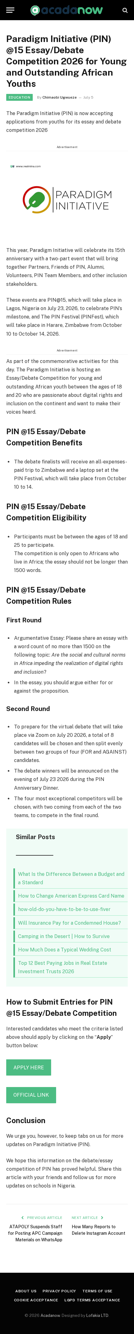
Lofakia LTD (97, 1315)
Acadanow (50, 1315)
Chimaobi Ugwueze (59, 97)
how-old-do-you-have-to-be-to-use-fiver (64, 909)
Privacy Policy (59, 1291)
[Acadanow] (67, 10)
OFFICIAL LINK (31, 1095)
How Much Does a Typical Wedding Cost (64, 950)
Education (19, 97)
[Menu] (10, 10)
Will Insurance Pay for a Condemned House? (69, 923)
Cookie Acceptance (36, 1300)
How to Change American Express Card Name (71, 896)
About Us (26, 1291)
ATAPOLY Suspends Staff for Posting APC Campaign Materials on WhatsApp (35, 1233)
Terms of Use (97, 1291)
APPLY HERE (28, 1068)
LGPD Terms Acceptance (92, 1300)
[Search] (124, 10)
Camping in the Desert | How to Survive (64, 936)
